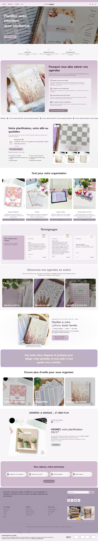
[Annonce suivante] (81, 1)
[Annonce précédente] (17, 1)
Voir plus (44, 257)
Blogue (4, 516)
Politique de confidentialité (37, 538)
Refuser (90, 537)
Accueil (4, 4)
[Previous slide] (6, 246)
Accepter (79, 537)
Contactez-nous (6, 509)
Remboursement (29, 509)
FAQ (22, 4)
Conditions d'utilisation (30, 513)
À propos (17, 4)
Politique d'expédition (30, 511)
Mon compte (50, 513)
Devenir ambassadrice (52, 509)
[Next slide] (91, 246)
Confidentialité (29, 514)
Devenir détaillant (51, 511)
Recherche (5, 511)
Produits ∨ (10, 4)
